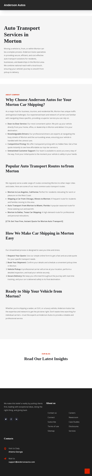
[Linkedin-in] (16, 419)
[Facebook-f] (11, 419)
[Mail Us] (5, 459)
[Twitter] (6, 419)
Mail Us (12, 458)
